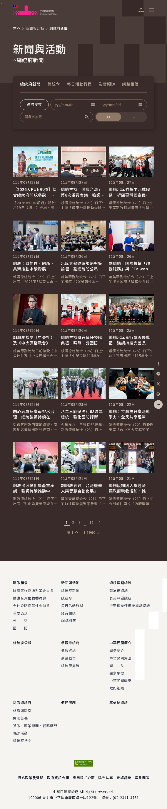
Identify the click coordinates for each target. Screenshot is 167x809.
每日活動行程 (79, 84)
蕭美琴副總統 (120, 598)
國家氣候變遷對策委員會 (33, 590)
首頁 (16, 28)
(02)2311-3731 (126, 797)
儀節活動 (20, 733)
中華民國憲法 (120, 658)
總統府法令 (22, 740)
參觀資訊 (68, 650)
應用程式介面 (84, 777)
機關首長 (20, 718)
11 (92, 522)
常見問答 (142, 777)
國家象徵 (116, 673)
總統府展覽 (70, 665)
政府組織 (116, 688)
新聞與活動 (35, 28)
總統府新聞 (30, 84)
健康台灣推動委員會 (29, 598)
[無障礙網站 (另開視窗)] (83, 763)
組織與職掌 (22, 710)
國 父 (116, 665)
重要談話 (20, 613)
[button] (93, 105)
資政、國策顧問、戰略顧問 (35, 725)
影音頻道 (107, 84)
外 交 (20, 620)
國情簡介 (116, 650)
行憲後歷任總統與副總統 (129, 605)
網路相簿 (130, 84)
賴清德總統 (118, 590)
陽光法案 (105, 777)
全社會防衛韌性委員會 (31, 605)
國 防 (20, 627)
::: (3, 2)
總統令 (54, 84)
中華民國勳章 (120, 680)
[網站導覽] (141, 10)
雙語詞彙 (124, 777)
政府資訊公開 (58, 777)
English (92, 170)
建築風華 (68, 658)
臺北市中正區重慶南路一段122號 (69, 797)
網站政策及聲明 (30, 777)
